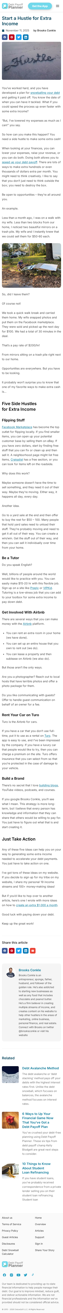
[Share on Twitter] (19, 37)
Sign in (39, 1243)
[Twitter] (25, 1275)
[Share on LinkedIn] (26, 37)
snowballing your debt (45, 92)
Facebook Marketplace (17, 427)
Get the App (40, 6)
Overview (40, 1224)
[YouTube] (18, 1275)
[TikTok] (32, 1275)
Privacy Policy (10, 1230)
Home (38, 1217)
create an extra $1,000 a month (36, 905)
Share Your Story (44, 1250)
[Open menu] (57, 5)
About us (7, 1217)
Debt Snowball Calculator (10, 1252)
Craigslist (17, 459)
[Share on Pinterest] (12, 37)
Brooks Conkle (30, 970)
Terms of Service (11, 1224)
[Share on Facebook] (5, 37)
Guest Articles (10, 1237)
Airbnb (27, 623)
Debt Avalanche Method (40, 1068)
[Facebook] (4, 1275)
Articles (39, 1230)
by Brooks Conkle (44, 30)
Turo (47, 735)
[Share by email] (33, 951)
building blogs (48, 785)
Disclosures (8, 1243)
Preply (34, 588)
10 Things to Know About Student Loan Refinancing (36, 1168)
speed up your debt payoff (19, 162)
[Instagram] (11, 1275)
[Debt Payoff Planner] (12, 6)
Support (39, 1237)
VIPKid (47, 588)
